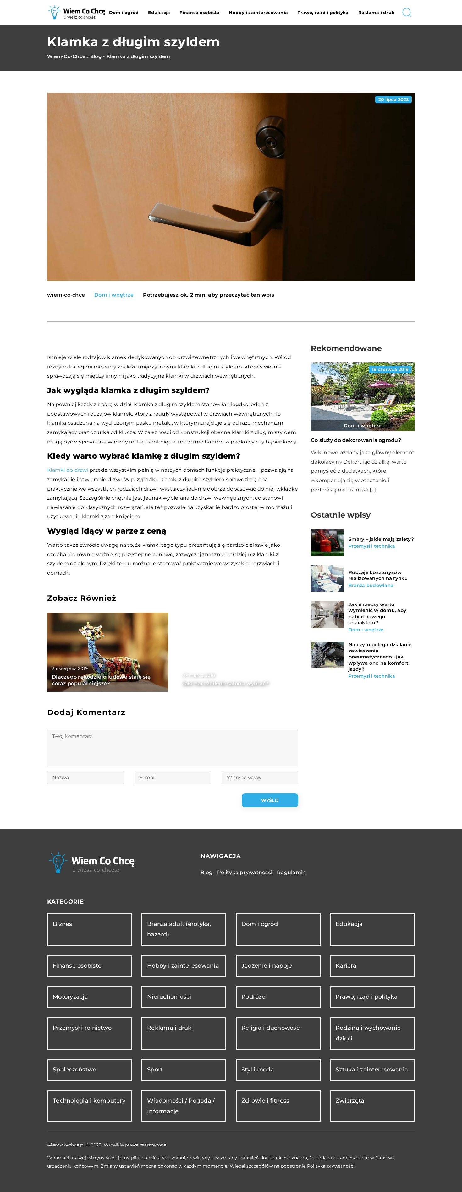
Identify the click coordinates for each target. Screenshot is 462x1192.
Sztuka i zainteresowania (372, 1069)
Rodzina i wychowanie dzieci (368, 1033)
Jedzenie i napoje (266, 965)
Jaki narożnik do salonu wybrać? (225, 683)
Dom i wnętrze (114, 295)
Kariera (346, 965)
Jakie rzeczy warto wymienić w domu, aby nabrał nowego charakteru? (377, 613)
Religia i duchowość (270, 1027)
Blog (206, 872)
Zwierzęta (350, 1100)
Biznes (62, 924)
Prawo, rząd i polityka (323, 12)
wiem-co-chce (66, 295)
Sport (154, 1069)
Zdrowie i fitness (265, 1100)
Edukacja (159, 12)
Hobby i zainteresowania (258, 12)
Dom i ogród (124, 12)
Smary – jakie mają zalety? (381, 539)
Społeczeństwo (74, 1069)
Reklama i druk (376, 12)
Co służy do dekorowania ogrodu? (356, 440)
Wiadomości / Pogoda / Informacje (181, 1105)
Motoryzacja (70, 996)
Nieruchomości (169, 996)
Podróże (253, 996)
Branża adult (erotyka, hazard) (179, 929)
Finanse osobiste (199, 12)
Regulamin (291, 872)
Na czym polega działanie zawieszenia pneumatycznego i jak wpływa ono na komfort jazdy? (380, 657)
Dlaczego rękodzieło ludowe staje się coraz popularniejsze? (101, 680)
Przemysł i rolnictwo (82, 1027)
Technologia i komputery (89, 1100)
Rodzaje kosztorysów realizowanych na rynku (378, 575)
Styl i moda (257, 1069)
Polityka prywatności (244, 872)
